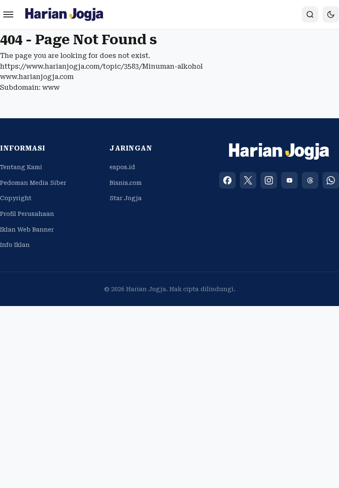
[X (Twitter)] (248, 180)
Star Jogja (126, 198)
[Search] (310, 14)
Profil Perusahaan (27, 214)
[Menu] (8, 14)
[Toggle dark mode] (330, 14)
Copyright (15, 198)
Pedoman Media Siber (33, 182)
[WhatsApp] (330, 180)
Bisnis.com (126, 182)
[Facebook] (227, 180)
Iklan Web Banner (27, 229)
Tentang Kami (21, 167)
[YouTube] (289, 180)
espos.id (122, 167)
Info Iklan (15, 245)
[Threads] (310, 180)
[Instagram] (268, 180)
